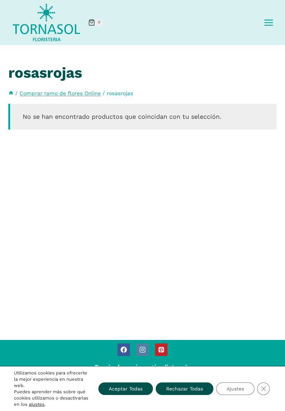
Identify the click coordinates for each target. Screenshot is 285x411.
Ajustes (235, 388)
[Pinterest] (161, 349)
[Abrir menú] (268, 22)
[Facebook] (123, 349)
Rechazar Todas (184, 388)
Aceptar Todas (125, 388)
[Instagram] (142, 349)
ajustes (36, 404)
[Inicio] (11, 93)
